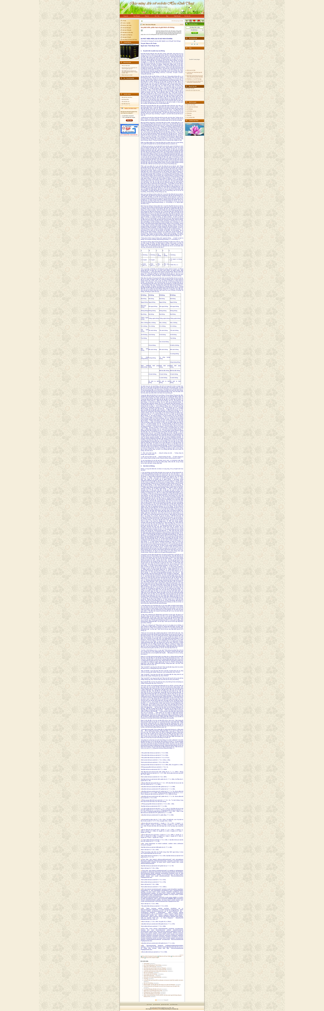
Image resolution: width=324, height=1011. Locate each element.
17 (141, 808)
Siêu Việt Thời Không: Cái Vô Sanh (152, 993)
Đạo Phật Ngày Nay (126, 103)
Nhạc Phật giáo (136, 16)
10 (141, 783)
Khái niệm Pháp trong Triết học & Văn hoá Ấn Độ (155, 969)
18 (141, 815)
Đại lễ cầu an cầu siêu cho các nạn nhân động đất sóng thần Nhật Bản (195, 76)
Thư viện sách (187, 16)
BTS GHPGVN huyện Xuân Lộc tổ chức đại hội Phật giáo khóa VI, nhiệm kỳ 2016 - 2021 (129, 71)
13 (141, 791)
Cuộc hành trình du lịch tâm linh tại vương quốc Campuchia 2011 (195, 81)
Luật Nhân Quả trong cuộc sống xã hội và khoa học (155, 971)
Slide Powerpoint (192, 101)
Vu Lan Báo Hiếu (191, 117)
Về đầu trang (174, 1004)
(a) (141, 843)
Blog (167, 16)
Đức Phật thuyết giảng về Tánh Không (152, 965)
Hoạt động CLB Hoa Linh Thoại (129, 39)
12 (141, 789)
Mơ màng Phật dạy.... (190, 91)
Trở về (182, 24)
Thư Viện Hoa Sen (125, 101)
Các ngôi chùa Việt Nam (192, 106)
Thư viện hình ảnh (193, 38)
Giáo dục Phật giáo (126, 30)
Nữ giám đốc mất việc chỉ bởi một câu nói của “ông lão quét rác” (129, 68)
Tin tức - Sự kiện (126, 23)
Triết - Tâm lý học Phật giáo (149, 24)
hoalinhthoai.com (156, 1008)
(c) (141, 870)
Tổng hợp (189, 115)
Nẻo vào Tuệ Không (148, 972)
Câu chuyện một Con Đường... (151, 974)
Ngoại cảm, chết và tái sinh (150, 966)
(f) (141, 928)
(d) (141, 889)
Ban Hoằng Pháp (125, 99)
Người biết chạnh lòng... (149, 975)
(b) (141, 859)
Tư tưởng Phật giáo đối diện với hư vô (152, 989)
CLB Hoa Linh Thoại (193, 120)
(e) (141, 908)
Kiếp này (122, 84)
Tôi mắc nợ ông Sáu (190, 88)
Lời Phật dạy (190, 108)
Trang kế (166, 1000)
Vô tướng (146, 978)
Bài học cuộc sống (126, 25)
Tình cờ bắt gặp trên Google (128, 117)
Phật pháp (189, 112)
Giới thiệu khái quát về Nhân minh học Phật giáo (155, 968)
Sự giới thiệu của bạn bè (128, 115)
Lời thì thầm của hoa (191, 110)
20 (141, 823)
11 (141, 786)
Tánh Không (147, 963)
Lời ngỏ (124, 20)
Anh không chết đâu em (125, 82)
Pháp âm (147, 16)
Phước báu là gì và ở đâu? (127, 74)
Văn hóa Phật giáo (126, 27)
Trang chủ (126, 16)
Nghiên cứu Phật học (127, 34)
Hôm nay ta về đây (191, 69)
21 (141, 829)
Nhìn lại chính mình (126, 65)
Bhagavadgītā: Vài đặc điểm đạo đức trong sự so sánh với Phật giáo (159, 984)
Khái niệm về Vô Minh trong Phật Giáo (152, 977)
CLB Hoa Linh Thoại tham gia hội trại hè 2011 (194, 72)
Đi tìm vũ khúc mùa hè (191, 90)
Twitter (169, 956)
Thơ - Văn (157, 16)
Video (190, 47)
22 (141, 834)
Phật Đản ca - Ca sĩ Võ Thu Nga (194, 78)
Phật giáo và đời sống (127, 32)
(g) (141, 945)
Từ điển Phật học (127, 42)
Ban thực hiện (165, 1004)
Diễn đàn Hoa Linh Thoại (127, 97)
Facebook (155, 956)
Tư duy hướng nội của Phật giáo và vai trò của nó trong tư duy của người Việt (161, 986)
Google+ (157, 957)
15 (141, 800)
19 (141, 819)
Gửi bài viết (157, 1004)
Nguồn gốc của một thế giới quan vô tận (153, 990)
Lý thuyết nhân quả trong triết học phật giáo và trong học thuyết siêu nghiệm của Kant (163, 980)
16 (141, 803)
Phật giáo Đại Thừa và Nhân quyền (152, 992)
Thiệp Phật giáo (177, 16)
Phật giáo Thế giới (126, 37)
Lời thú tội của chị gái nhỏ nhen (193, 93)
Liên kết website (127, 94)
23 (141, 839)
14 (141, 796)
